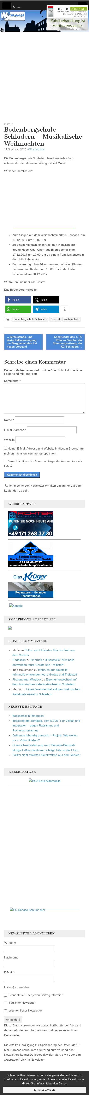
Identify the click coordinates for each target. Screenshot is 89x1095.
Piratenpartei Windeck (26, 679)
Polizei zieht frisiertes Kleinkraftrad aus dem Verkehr (46, 755)
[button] (18, 299)
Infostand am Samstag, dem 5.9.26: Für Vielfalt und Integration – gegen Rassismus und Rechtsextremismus (46, 725)
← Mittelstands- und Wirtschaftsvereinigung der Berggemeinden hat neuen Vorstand (22, 341)
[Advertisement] (44, 76)
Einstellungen (44, 1089)
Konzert (55, 319)
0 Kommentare (36, 149)
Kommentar (12, 380)
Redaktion (19, 659)
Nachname (11, 957)
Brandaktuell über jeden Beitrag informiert (35, 995)
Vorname (10, 942)
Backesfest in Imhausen (28, 715)
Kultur (8, 124)
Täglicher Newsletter (22, 1002)
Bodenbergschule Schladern (30, 319)
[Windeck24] (44, 21)
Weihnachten (71, 319)
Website (9, 439)
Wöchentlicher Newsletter (25, 1010)
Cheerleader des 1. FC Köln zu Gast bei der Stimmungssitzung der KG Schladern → (67, 341)
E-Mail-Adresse (15, 429)
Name (9, 420)
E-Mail (9, 972)
